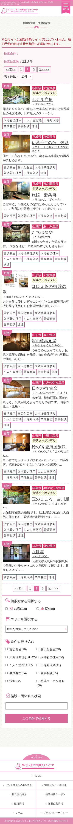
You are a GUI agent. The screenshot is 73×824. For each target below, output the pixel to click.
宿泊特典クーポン (55, 794)
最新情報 (19, 803)
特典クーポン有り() (50, 683)
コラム (19, 812)
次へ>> (44, 69)
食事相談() (49, 673)
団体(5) (49, 608)
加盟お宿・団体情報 (55, 785)
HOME (37, 775)
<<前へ (10, 69)
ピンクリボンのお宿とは (19, 785)
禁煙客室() (18, 673)
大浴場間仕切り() (22, 657)
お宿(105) (20, 608)
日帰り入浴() (50, 665)
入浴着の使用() (52, 657)
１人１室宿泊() (21, 665)
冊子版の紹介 (19, 794)
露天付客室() (50, 649)
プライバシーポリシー (55, 812)
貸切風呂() (18, 649)
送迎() (15, 681)
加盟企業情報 (55, 803)
